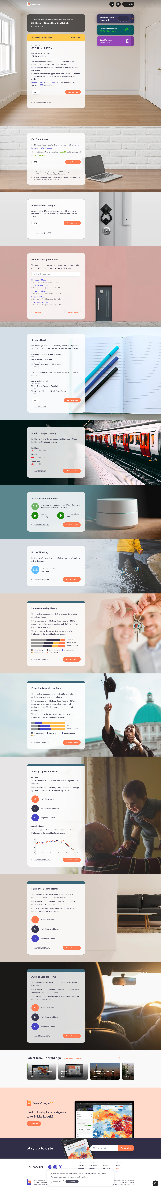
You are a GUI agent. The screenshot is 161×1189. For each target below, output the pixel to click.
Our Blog (92, 1168)
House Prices (81, 1162)
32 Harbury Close (38, 280)
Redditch (60, 5)
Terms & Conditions (88, 1173)
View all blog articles (72, 1058)
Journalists (81, 1168)
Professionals (93, 1165)
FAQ (104, 1162)
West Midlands (51, 5)
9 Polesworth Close (39, 297)
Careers (118, 1165)
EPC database (46, 148)
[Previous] (119, 1058)
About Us (118, 1162)
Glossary (105, 1165)
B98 (65, 5)
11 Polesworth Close (39, 285)
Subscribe (126, 1148)
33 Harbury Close (38, 291)
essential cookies (66, 1177)
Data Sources (106, 1168)
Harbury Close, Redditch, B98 (43, 82)
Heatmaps (92, 1162)
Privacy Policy (101, 1173)
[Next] (133, 1058)
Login (117, 1168)
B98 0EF (82, 5)
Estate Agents (82, 1165)
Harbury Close (73, 5)
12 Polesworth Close (39, 302)
